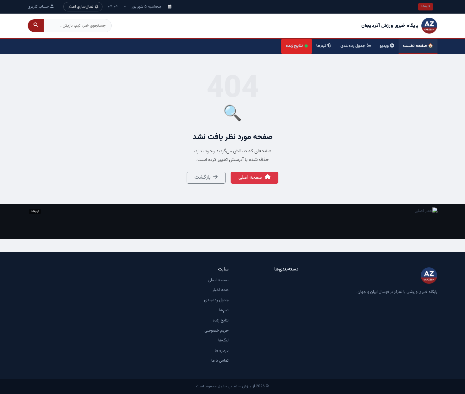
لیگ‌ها (223, 340)
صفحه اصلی (250, 177)
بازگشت (203, 177)
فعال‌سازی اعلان (80, 7)
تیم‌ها (321, 46)
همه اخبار (220, 290)
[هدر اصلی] (232, 221)
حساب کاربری (38, 7)
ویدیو (384, 46)
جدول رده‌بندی (352, 46)
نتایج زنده (294, 46)
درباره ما (222, 350)
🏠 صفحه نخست (418, 46)
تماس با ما (220, 361)
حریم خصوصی (216, 330)
